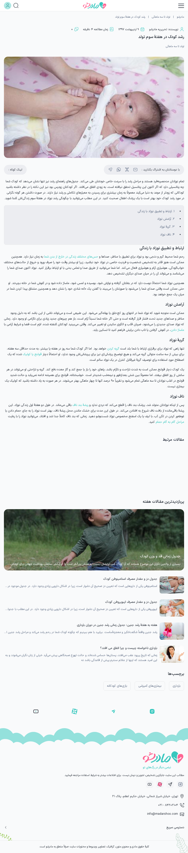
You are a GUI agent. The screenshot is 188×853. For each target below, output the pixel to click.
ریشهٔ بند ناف (80, 405)
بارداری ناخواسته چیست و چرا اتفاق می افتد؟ (128, 648)
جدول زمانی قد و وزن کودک (160, 556)
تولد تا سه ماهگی (161, 17)
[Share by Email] (135, 170)
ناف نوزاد (165, 234)
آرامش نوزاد (164, 219)
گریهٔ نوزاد (165, 226)
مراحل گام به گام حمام (170, 422)
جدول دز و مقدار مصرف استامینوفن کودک (130, 579)
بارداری (176, 686)
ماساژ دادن (177, 330)
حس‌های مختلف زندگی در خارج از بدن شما (71, 256)
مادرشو (180, 17)
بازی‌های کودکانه (117, 686)
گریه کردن (113, 348)
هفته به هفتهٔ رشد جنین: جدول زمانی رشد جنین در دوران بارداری (117, 625)
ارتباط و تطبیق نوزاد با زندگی (155, 211)
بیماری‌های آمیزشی (149, 686)
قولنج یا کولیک (32, 354)
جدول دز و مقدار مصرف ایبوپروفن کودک (131, 602)
